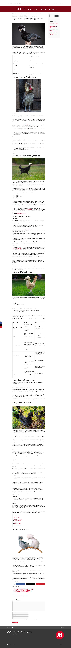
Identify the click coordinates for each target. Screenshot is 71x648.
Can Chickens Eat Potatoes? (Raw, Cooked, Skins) (20, 595)
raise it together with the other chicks (36, 509)
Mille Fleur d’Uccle (17, 524)
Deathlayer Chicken (18, 519)
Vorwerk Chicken (17, 520)
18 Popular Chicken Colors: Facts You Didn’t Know (22, 590)
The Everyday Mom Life (14, 3)
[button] (62, 3)
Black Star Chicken (17, 517)
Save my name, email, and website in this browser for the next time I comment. (26, 619)
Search (57, 15)
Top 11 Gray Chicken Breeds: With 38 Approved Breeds (23, 589)
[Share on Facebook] (1, 323)
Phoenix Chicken (17, 522)
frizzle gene (16, 204)
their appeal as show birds (17, 248)
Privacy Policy (60, 644)
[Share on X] (1, 325)
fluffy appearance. (29, 209)
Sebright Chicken (17, 523)
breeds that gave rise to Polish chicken (29, 124)
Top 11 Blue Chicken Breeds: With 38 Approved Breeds (23, 588)
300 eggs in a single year (27, 228)
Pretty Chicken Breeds (21, 213)
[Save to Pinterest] (1, 327)
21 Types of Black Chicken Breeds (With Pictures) (22, 591)
